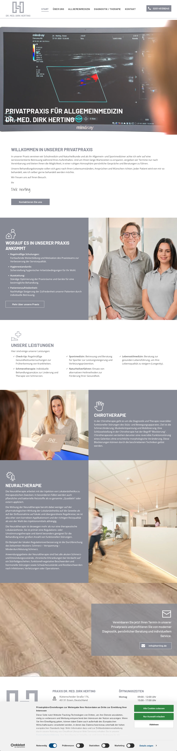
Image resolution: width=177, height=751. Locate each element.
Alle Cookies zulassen (154, 708)
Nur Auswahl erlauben (154, 716)
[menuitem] (45, 9)
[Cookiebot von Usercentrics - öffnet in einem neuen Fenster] (18, 746)
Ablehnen (154, 724)
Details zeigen (146, 745)
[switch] (80, 745)
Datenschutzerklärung (47, 735)
